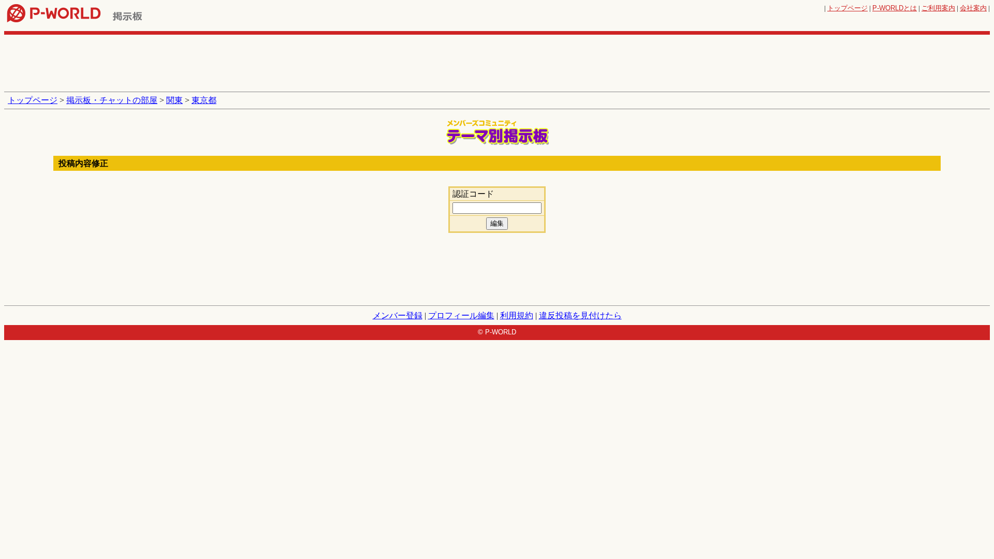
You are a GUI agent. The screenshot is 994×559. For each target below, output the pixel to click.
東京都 (204, 100)
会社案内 (973, 8)
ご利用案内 (938, 8)
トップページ (847, 8)
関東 (174, 100)
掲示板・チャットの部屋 (111, 100)
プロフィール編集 (461, 315)
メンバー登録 (397, 315)
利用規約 (516, 315)
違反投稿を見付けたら (580, 315)
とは (894, 8)
